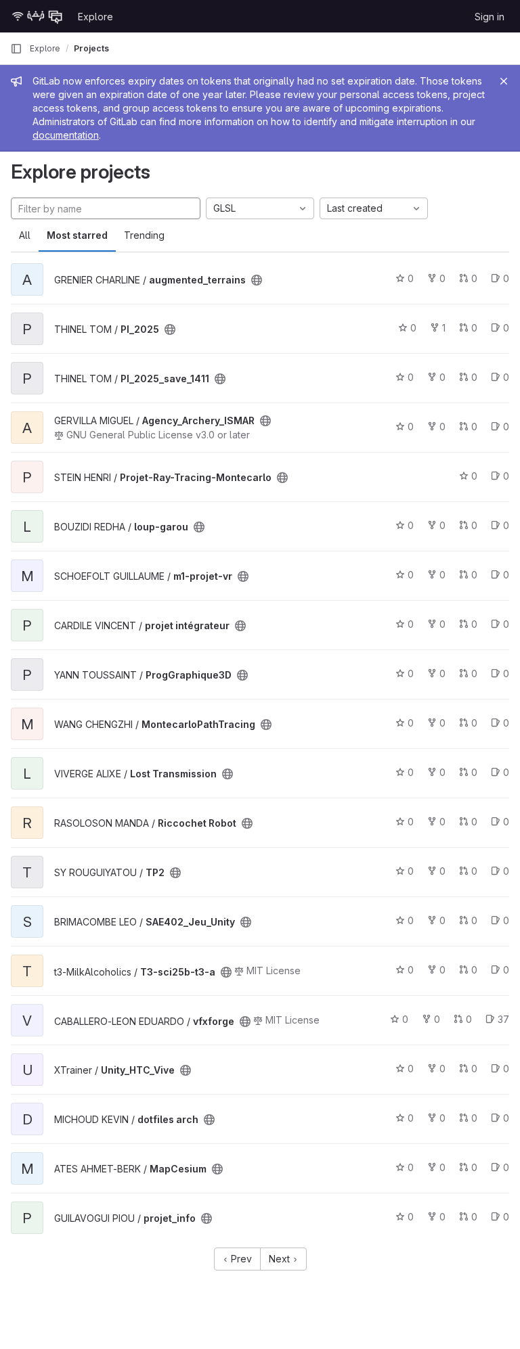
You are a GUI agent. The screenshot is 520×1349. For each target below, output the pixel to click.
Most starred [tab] (77, 235)
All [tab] (24, 235)
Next (280, 1258)
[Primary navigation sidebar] (16, 49)
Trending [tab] (144, 235)
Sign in (489, 16)
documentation (65, 135)
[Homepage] (37, 16)
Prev (240, 1258)
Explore (95, 16)
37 (503, 1019)
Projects (91, 48)
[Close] (504, 81)
